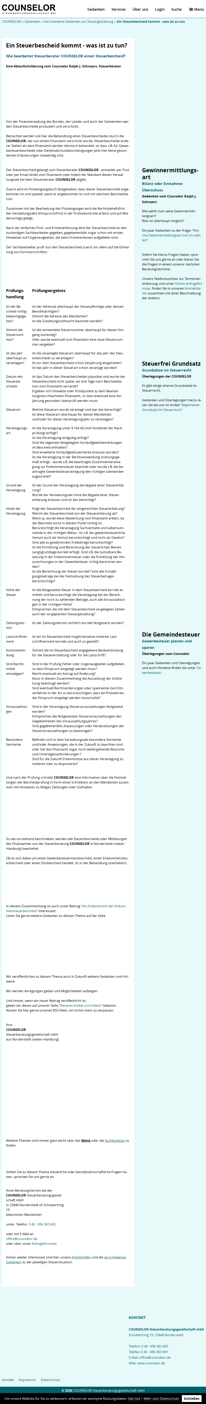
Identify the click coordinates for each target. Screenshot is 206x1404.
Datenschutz (50, 1380)
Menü (199, 9)
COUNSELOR (11, 21)
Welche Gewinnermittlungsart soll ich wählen (171, 235)
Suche (176, 9)
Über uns (140, 9)
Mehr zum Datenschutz (161, 1398)
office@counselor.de (21, 1239)
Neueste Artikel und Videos (80, 1005)
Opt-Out (134, 1398)
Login (160, 9)
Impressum (27, 1380)
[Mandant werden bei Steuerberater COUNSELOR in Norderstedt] (100, 1200)
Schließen (192, 1398)
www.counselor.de (151, 1363)
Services (118, 9)
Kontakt (8, 1380)
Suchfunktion (115, 1140)
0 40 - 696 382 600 (42, 1224)
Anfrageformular (44, 1243)
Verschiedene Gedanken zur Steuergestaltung (78, 21)
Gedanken (96, 9)
